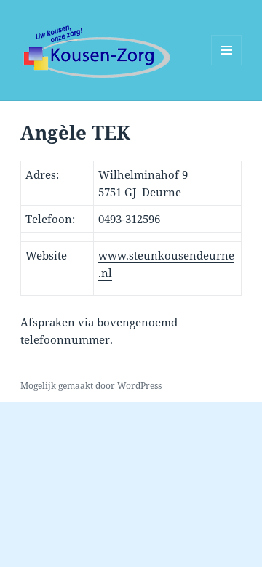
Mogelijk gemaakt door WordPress (91, 385)
